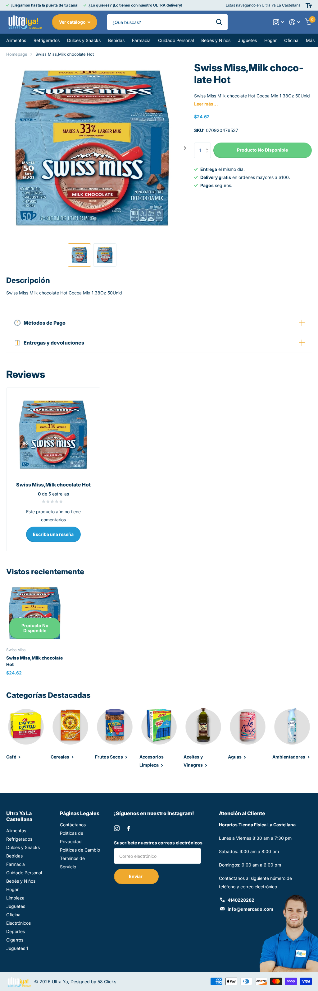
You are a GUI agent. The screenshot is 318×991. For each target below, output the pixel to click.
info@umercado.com (250, 909)
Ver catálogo (73, 22)
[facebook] (128, 828)
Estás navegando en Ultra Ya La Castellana (263, 5)
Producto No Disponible (34, 628)
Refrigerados (19, 839)
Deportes (15, 931)
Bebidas (14, 855)
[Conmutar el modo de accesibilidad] (309, 5)
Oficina (13, 914)
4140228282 (241, 900)
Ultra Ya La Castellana (19, 816)
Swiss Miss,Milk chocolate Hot (34, 661)
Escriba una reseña (53, 534)
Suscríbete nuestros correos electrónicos (158, 842)
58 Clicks (107, 981)
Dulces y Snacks (23, 847)
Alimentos (16, 830)
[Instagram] (117, 828)
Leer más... (206, 103)
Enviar (136, 876)
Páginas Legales (79, 813)
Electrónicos (18, 923)
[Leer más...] (278, 22)
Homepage (16, 54)
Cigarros (14, 939)
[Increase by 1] (208, 144)
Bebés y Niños (20, 881)
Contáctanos (73, 824)
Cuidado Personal (24, 872)
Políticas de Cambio (80, 849)
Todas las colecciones (16, 40)
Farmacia (15, 864)
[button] (185, 148)
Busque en (219, 22)
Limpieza (15, 897)
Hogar (12, 889)
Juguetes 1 (17, 948)
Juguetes (15, 906)
